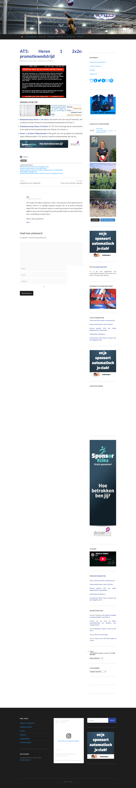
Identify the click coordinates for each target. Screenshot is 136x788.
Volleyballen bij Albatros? (98, 62)
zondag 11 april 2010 (28, 61)
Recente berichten (98, 576)
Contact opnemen (95, 66)
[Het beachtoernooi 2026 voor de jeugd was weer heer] (103, 203)
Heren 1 (25, 157)
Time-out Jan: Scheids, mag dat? (71, 182)
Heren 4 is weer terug (101, 634)
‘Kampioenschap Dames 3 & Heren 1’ (35, 126)
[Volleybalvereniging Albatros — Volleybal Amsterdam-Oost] (104, 17)
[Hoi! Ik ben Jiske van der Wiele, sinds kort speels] (103, 148)
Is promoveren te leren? (58, 110)
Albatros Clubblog (45, 61)
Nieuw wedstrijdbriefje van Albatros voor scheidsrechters (103, 623)
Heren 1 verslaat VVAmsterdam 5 (34, 133)
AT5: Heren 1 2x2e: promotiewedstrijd (51, 54)
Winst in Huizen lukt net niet (43, 110)
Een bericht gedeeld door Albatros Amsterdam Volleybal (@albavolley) (75, 760)
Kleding (92, 70)
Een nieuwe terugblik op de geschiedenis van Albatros (103, 616)
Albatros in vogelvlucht (27, 723)
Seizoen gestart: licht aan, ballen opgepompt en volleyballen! (41, 170)
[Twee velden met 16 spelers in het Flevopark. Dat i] (103, 176)
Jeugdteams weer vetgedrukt (30, 182)
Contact (80, 36)
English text (93, 74)
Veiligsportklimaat (26, 727)
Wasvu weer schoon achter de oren (74, 110)
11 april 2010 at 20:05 (33, 199)
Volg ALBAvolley (25, 760)
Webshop (23, 735)
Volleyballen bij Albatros (28, 172)
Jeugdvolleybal (25, 738)
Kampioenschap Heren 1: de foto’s (34, 119)
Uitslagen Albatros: (99, 267)
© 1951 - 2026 (68, 782)
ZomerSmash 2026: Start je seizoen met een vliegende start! (41, 173)
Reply (28, 222)
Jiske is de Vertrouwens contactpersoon (34, 167)
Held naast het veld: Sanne (27, 110)
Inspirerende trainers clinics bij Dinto (33, 168)
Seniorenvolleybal (25, 742)
